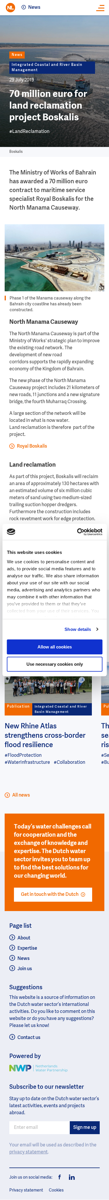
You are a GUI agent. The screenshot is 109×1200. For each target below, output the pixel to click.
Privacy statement (26, 1190)
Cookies (56, 1190)
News (34, 7)
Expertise (27, 948)
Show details (78, 629)
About (23, 938)
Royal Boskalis (32, 446)
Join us (24, 969)
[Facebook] (60, 1177)
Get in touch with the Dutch (49, 894)
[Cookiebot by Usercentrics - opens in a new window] (77, 532)
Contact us (28, 1037)
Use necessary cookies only (54, 664)
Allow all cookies (54, 646)
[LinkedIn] (70, 1177)
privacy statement (28, 1152)
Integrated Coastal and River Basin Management (47, 67)
